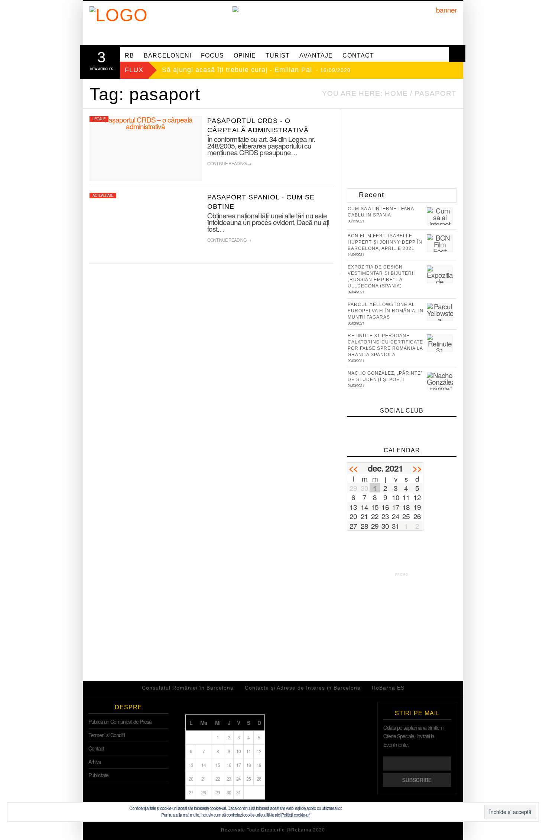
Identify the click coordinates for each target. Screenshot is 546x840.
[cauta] (457, 53)
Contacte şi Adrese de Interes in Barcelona (303, 688)
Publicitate (98, 775)
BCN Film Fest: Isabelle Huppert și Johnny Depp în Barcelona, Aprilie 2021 (385, 242)
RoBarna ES (388, 688)
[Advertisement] (402, 624)
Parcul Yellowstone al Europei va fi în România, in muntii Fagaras (385, 311)
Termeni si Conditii (106, 735)
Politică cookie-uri (295, 814)
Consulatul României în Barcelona (188, 688)
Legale (98, 118)
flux (134, 70)
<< (353, 468)
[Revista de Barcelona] (168, 23)
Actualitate (102, 195)
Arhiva (94, 761)
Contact (96, 748)
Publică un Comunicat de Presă (120, 721)
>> (417, 468)
